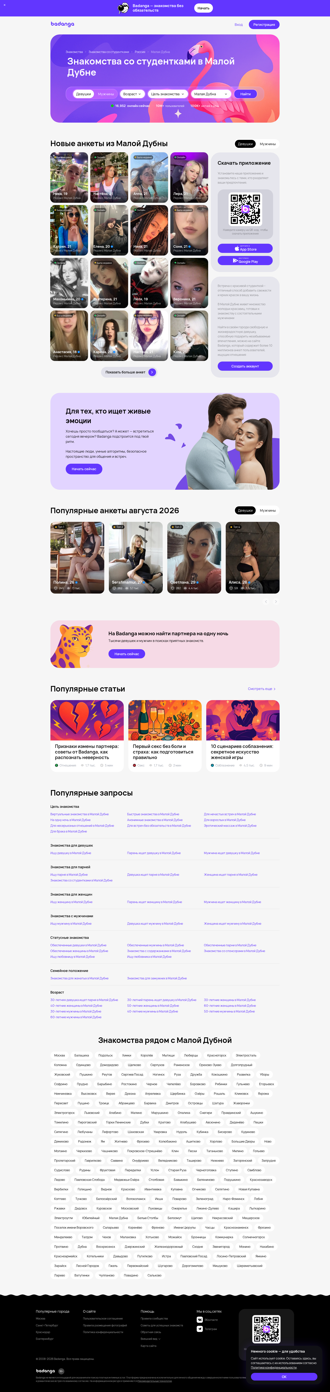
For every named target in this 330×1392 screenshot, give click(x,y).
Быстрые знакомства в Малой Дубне (153, 814)
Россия (140, 52)
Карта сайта (148, 1346)
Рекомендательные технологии (155, 1381)
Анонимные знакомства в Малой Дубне (155, 820)
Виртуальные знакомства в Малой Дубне (79, 814)
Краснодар (43, 1332)
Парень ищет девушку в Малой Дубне (154, 853)
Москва (40, 1318)
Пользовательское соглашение (103, 1318)
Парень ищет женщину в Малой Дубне (154, 902)
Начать (203, 8)
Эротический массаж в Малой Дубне (230, 825)
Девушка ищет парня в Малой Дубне (153, 874)
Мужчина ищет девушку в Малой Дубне (232, 853)
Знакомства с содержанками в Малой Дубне (159, 951)
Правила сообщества (154, 1318)
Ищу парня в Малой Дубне (69, 874)
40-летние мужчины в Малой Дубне (152, 1011)
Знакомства (74, 52)
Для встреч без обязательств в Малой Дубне (159, 825)
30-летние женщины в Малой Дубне (230, 1000)
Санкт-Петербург (47, 1325)
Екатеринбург (45, 1339)
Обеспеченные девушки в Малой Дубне (78, 945)
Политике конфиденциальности (274, 1367)
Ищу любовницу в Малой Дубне (72, 957)
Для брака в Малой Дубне (68, 831)
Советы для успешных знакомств (162, 1325)
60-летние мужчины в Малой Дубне (75, 1017)
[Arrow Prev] (265, 601)
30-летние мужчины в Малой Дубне (75, 1011)
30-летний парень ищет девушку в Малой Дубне (161, 1000)
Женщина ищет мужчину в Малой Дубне (232, 923)
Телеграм (211, 1329)
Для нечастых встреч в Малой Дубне (230, 814)
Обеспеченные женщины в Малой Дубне (79, 951)
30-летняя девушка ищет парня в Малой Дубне (84, 1000)
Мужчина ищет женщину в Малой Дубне (232, 902)
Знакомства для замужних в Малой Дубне (157, 978)
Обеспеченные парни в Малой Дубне (230, 945)
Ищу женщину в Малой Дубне (71, 902)
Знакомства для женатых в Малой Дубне (79, 978)
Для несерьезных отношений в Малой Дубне (82, 825)
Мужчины (106, 94)
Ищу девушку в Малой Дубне (70, 853)
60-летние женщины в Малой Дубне (230, 1005)
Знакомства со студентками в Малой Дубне (81, 880)
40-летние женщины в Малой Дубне (76, 1005)
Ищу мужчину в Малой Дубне (70, 923)
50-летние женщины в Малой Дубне (153, 1005)
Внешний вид (149, 1339)
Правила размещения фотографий (105, 1325)
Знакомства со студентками (109, 52)
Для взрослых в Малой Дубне (225, 820)
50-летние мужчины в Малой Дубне (229, 1011)
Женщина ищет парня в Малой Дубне (230, 874)
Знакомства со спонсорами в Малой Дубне (234, 951)
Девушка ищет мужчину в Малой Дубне (155, 923)
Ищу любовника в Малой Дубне (149, 957)
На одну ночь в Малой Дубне (70, 820)
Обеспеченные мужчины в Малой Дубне (155, 945)
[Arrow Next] (276, 601)
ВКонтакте (211, 1320)
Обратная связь (151, 1332)
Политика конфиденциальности (103, 1332)
